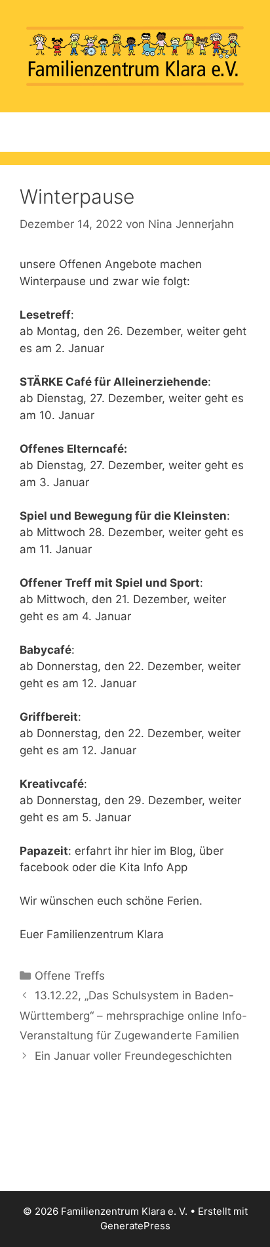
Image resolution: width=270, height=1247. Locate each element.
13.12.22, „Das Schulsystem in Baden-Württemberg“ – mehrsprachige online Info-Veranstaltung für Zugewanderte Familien (133, 1015)
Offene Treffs (70, 975)
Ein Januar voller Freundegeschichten (133, 1055)
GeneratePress (135, 1225)
